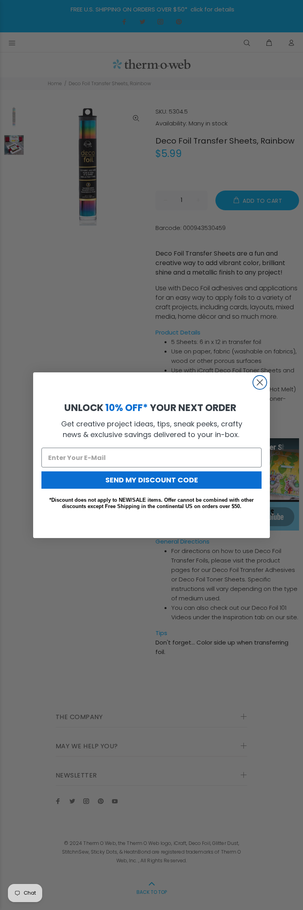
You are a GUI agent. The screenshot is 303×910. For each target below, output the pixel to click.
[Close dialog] (260, 382)
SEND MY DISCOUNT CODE (151, 480)
